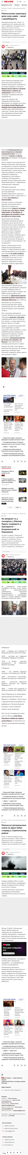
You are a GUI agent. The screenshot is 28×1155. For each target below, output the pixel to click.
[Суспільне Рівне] (4, 503)
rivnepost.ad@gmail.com (19, 1110)
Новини (4, 10)
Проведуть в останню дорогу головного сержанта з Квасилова (9, 490)
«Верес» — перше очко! (10, 446)
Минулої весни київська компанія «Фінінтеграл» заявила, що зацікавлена (13, 90)
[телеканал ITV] (3, 475)
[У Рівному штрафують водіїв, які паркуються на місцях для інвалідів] (22, 480)
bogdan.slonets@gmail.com (8, 1105)
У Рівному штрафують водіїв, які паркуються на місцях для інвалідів (9, 480)
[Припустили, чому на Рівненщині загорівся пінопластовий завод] (22, 499)
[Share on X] (10, 1152)
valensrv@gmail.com (7, 1101)
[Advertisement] (14, 133)
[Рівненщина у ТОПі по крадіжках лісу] (22, 472)
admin (7, 45)
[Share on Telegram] (17, 1152)
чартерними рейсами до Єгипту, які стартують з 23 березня (13, 340)
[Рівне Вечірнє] (10, 1)
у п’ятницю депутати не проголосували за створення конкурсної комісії (12, 152)
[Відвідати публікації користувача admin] (3, 46)
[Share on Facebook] (7, 1152)
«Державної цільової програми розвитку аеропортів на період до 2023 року (14, 298)
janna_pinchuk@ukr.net (7, 1108)
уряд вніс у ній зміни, (17, 317)
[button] (3, 1)
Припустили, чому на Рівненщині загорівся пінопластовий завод (7, 499)
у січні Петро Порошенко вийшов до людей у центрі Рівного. (13, 718)
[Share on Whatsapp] (14, 1152)
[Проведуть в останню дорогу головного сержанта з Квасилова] (22, 490)
